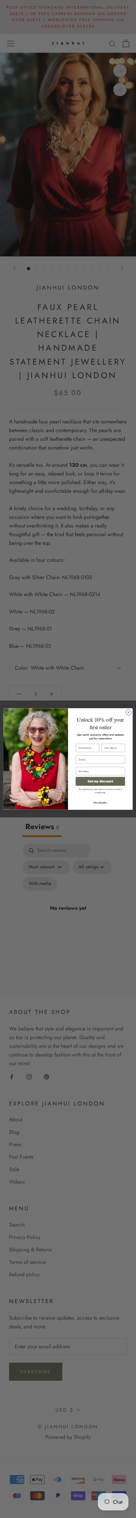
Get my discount (100, 781)
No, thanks (100, 802)
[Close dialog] (128, 712)
